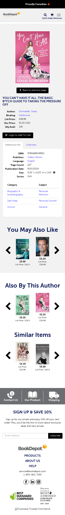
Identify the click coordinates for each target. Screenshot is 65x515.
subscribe (55, 436)
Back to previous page (34, 90)
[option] (22, 251)
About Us (32, 461)
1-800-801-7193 (33, 475)
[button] (45, 15)
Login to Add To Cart (19, 135)
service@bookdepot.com (32, 471)
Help (32, 466)
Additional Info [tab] (12, 145)
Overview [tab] (31, 145)
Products (32, 455)
